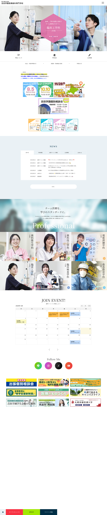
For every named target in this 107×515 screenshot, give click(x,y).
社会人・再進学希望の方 (30, 63)
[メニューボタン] (102, 3)
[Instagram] (48, 365)
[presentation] (49, 350)
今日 (89, 305)
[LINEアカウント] (38, 365)
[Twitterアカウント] (58, 365)
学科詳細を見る (8, 257)
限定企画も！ (44, 76)
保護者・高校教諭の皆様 (56, 63)
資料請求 (31, 512)
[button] (49, 36)
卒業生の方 (79, 63)
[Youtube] (68, 365)
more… (53, 186)
